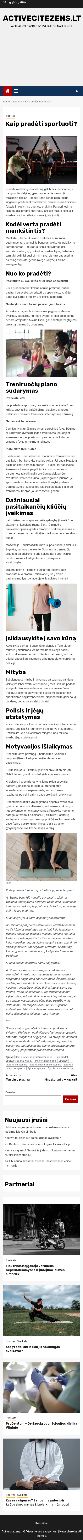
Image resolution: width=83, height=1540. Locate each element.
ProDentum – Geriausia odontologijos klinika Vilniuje (37, 1144)
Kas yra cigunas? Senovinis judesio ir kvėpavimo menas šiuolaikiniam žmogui (37, 1502)
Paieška (10, 1092)
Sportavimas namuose (60, 1068)
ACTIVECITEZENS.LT (42, 18)
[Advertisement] (41, 60)
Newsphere (66, 1531)
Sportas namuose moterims (45, 1064)
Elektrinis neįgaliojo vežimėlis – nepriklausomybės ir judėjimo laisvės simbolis (35, 1270)
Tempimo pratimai (18, 1078)
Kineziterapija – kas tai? (60, 1078)
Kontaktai (41, 1523)
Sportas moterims (17, 1064)
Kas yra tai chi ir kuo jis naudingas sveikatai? (33, 1138)
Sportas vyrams (36, 1068)
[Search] (77, 91)
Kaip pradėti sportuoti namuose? (33, 1057)
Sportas (10, 115)
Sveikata (11, 1260)
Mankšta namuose (45, 1060)
